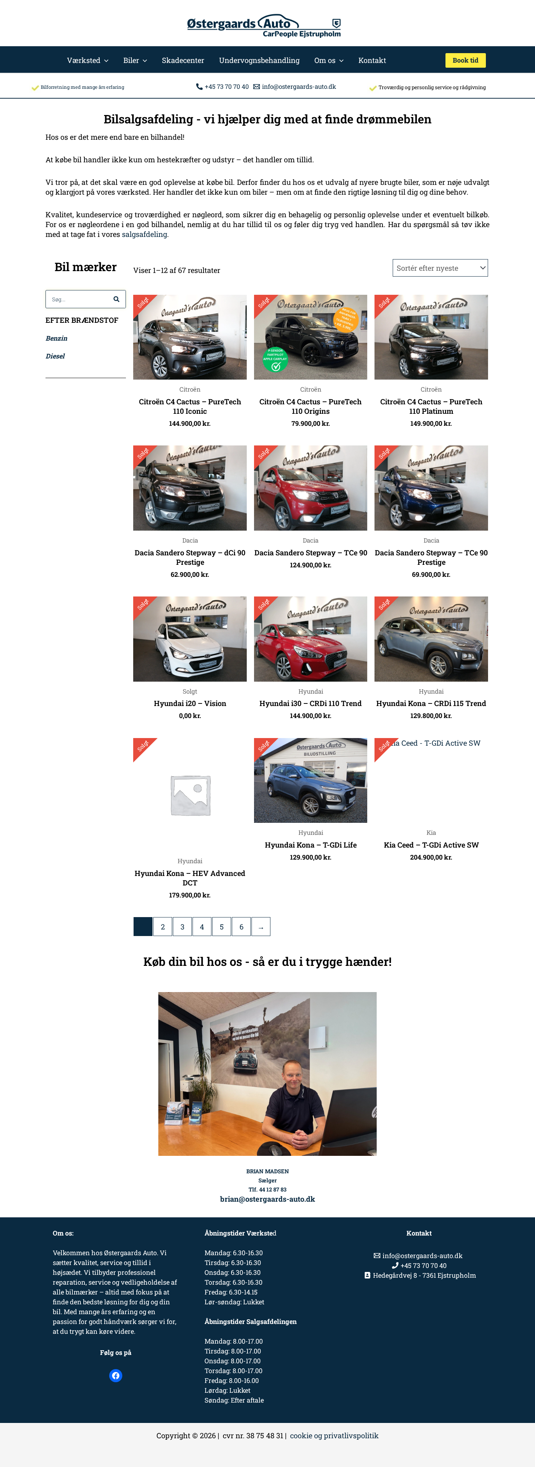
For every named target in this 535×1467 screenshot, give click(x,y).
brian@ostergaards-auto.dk (267, 1199)
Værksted (83, 60)
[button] (104, 60)
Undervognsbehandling (259, 60)
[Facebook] (115, 1375)
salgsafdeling (144, 234)
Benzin (56, 338)
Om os (325, 60)
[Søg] (116, 299)
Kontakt (372, 60)
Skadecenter (183, 60)
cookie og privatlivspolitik (334, 1435)
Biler (131, 60)
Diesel (54, 356)
